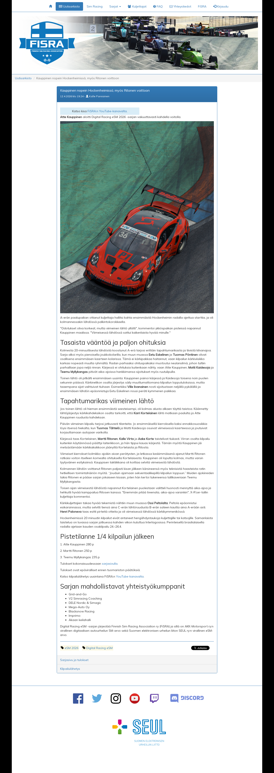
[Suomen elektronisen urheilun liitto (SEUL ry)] (139, 733)
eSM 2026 (71, 648)
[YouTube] (134, 698)
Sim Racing (95, 6)
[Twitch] (154, 698)
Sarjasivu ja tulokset (74, 660)
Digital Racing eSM (99, 648)
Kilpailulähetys (70, 669)
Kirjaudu (222, 6)
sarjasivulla (110, 564)
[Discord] (187, 698)
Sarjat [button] (114, 6)
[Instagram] (116, 698)
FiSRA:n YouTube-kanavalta (107, 111)
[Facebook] (78, 698)
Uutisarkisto (23, 78)
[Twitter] (97, 698)
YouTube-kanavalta (130, 576)
